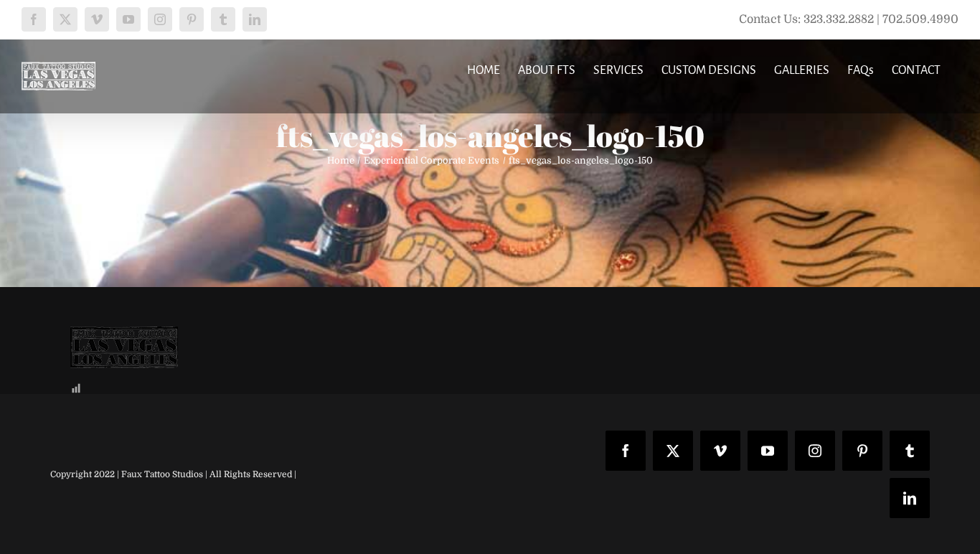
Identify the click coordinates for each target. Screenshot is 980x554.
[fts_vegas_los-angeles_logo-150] (124, 337)
